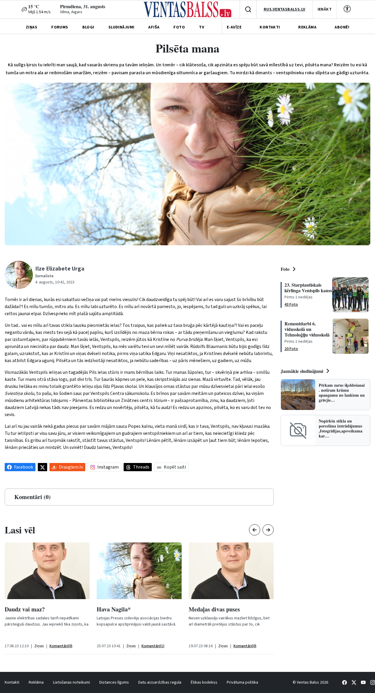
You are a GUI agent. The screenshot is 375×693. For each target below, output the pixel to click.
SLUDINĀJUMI (121, 27)
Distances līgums (114, 682)
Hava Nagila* (114, 609)
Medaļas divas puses (214, 609)
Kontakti (12, 682)
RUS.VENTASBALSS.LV (285, 9)
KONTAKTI (270, 27)
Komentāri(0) (61, 646)
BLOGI (88, 27)
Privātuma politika (242, 682)
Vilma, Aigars (71, 12)
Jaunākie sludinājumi (302, 371)
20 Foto (291, 349)
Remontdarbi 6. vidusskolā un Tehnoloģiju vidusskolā (307, 329)
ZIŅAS (31, 27)
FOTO (179, 27)
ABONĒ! (342, 27)
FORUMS (59, 27)
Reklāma (36, 682)
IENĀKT (325, 9)
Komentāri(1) (153, 646)
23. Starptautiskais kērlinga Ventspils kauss (308, 287)
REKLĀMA (307, 27)
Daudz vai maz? (25, 609)
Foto (285, 269)
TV (201, 27)
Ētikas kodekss (204, 682)
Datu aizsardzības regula (159, 682)
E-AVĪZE (234, 27)
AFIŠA (153, 27)
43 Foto (291, 304)
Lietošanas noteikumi (71, 682)
